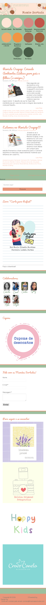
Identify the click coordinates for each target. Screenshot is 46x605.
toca (15, 116)
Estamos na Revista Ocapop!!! (22, 127)
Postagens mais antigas (36, 175)
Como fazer (16, 110)
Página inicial (14, 175)
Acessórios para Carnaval (11, 160)
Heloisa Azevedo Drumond (27, 130)
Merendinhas (23, 164)
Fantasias (33, 160)
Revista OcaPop (8, 116)
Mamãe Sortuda (23, 81)
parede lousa (13, 114)
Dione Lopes (24, 110)
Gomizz (35, 110)
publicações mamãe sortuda (28, 114)
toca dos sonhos (23, 116)
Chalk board (7, 110)
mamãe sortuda (13, 112)
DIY (31, 110)
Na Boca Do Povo (35, 164)
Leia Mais (39, 108)
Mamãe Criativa (15, 162)
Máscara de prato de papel (30, 162)
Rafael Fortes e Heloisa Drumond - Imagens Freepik (26, 599)
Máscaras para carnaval (11, 164)
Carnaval (24, 160)
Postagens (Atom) (12, 179)
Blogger (40, 597)
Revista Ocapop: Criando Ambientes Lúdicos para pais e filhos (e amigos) (21, 73)
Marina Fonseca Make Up (28, 112)
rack (40, 114)
